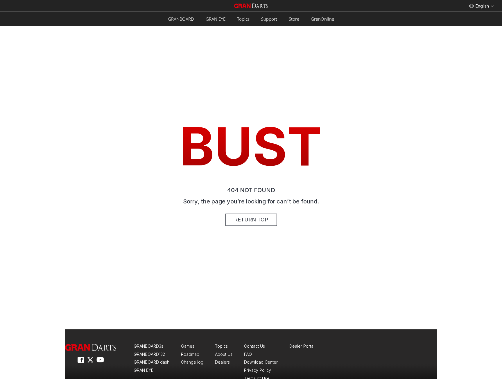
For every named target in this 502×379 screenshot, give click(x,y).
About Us (223, 354)
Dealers (222, 362)
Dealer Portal (301, 346)
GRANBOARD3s (148, 346)
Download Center (261, 362)
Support (269, 19)
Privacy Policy (257, 370)
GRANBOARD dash (151, 362)
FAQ (248, 354)
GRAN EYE (215, 19)
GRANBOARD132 (149, 354)
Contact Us (254, 346)
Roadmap (190, 354)
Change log (192, 362)
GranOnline (322, 19)
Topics (243, 19)
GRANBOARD (181, 19)
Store (294, 19)
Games (187, 346)
